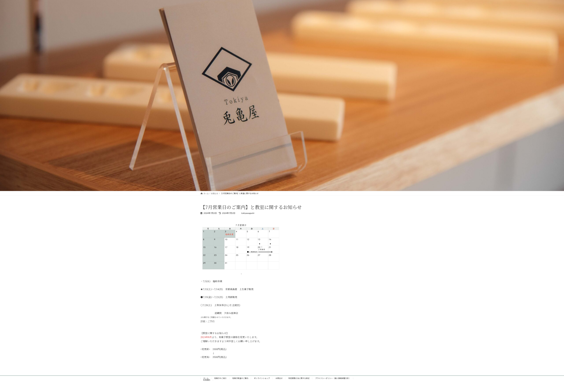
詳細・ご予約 (207, 321)
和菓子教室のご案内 (240, 378)
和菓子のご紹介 (220, 378)
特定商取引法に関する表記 (298, 378)
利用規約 (206, 380)
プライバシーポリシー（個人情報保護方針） (332, 378)
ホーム (206, 378)
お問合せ (279, 378)
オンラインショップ (262, 378)
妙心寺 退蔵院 (232, 305)
